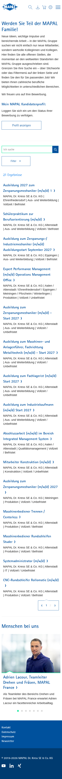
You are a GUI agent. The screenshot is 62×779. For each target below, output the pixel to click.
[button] (18, 711)
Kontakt (6, 727)
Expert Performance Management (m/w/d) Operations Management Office (26, 274)
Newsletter (8, 741)
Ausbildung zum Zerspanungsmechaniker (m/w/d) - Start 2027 (27, 313)
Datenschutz (9, 732)
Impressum (8, 736)
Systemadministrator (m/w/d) (24, 561)
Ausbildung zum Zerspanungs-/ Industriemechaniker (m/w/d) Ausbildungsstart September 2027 (27, 244)
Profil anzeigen (21, 125)
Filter (14, 161)
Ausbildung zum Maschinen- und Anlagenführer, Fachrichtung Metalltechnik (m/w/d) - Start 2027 (29, 347)
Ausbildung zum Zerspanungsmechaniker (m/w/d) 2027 (30, 484)
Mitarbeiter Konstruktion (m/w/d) (27, 462)
